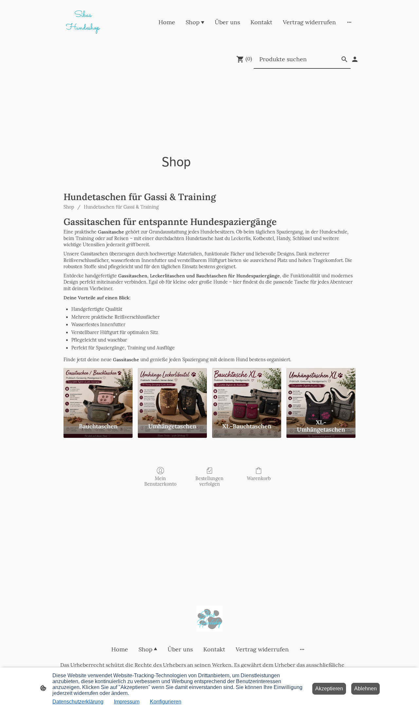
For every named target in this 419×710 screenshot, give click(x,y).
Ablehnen (365, 688)
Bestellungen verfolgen (209, 481)
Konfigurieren (165, 701)
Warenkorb (259, 478)
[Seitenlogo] (209, 619)
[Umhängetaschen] (172, 392)
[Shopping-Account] (355, 59)
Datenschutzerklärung (77, 701)
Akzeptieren (329, 688)
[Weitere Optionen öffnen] (349, 22)
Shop (69, 207)
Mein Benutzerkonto (160, 481)
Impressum (126, 701)
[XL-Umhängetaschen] (320, 392)
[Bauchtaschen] (98, 392)
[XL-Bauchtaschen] (246, 392)
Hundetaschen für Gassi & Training (121, 207)
